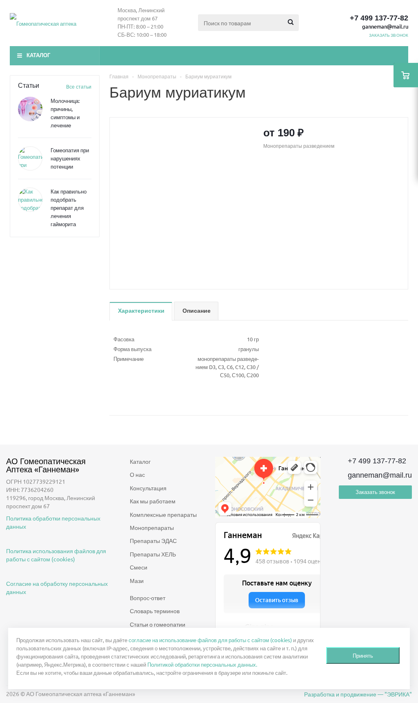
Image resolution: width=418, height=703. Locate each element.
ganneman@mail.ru (385, 26)
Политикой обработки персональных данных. (202, 664)
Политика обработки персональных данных (53, 522)
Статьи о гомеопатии (157, 624)
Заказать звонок (375, 491)
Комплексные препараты (163, 514)
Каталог (38, 55)
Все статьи (78, 86)
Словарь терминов (155, 610)
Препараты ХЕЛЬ (153, 554)
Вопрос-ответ (147, 597)
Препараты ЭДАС (153, 540)
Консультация (148, 488)
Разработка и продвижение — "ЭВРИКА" (358, 694)
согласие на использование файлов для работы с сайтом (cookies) (210, 639)
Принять (363, 655)
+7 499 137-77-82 (379, 18)
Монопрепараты (152, 527)
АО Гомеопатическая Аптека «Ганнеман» (46, 465)
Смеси (138, 567)
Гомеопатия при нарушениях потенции (70, 158)
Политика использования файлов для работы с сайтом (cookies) (56, 555)
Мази (137, 580)
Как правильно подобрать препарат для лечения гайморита (69, 207)
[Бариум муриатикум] (184, 198)
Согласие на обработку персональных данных (57, 587)
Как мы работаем (153, 501)
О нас (137, 474)
